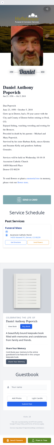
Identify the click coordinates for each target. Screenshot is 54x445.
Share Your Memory (16, 361)
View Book (12, 326)
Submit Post (27, 404)
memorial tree (33, 178)
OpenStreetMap (29, 428)
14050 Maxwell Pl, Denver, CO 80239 (25, 237)
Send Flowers (38, 242)
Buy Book (26, 326)
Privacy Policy (20, 424)
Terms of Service (34, 424)
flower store (22, 182)
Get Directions (16, 242)
